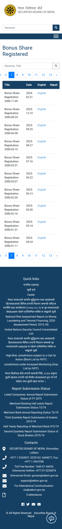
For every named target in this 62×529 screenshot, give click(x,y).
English (42, 93)
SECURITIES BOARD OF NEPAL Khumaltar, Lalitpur (34, 450)
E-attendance (34, 494)
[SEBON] (12, 10)
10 (29, 74)
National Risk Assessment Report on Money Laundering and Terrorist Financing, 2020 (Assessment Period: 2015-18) (31, 320)
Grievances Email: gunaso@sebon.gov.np (34, 475)
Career (31, 294)
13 (50, 74)
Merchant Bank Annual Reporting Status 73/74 (31, 412)
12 (43, 74)
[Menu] (57, 36)
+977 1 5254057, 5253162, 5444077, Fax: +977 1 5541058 (34, 459)
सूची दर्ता (31, 289)
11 (36, 74)
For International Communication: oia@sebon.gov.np (34, 487)
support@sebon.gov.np (34, 480)
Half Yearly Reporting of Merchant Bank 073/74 (31, 426)
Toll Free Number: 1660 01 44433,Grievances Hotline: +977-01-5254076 (34, 468)
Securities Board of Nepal (42, 514)
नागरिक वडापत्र (31, 284)
